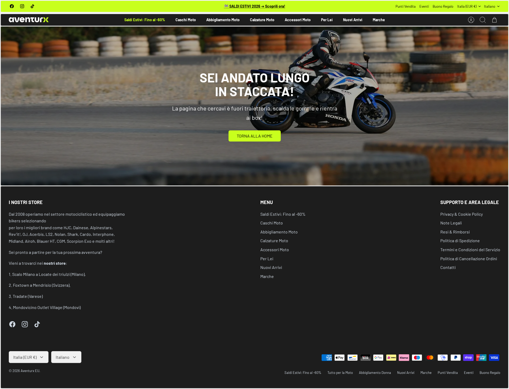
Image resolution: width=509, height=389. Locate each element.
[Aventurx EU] (29, 19)
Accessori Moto (298, 19)
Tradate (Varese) (28, 296)
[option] (254, 105)
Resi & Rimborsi (455, 231)
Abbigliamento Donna (375, 372)
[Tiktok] (32, 6)
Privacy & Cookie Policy (461, 213)
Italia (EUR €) (466, 6)
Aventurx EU (30, 371)
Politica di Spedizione (460, 240)
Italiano (489, 6)
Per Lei (327, 19)
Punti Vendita (406, 6)
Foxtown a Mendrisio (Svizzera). (42, 285)
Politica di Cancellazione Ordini (468, 258)
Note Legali (451, 222)
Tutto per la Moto (340, 372)
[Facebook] (12, 6)
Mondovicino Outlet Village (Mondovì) (47, 307)
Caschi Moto (185, 19)
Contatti (448, 267)
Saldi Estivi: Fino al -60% (144, 19)
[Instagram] (22, 6)
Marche (379, 19)
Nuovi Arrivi (352, 19)
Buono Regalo (443, 6)
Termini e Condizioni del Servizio (470, 249)
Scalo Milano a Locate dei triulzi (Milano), (49, 274)
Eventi (424, 6)
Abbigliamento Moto (223, 19)
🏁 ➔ (254, 6)
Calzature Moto (262, 19)
